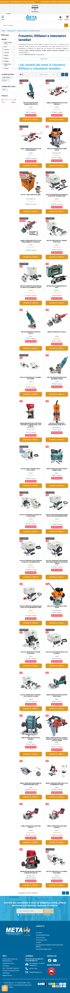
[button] (54, 475)
